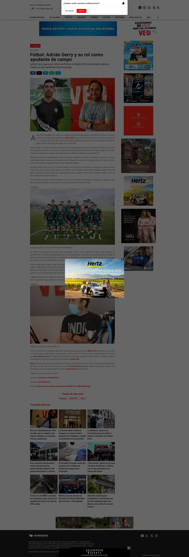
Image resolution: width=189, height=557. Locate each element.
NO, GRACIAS (69, 11)
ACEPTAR (81, 11)
